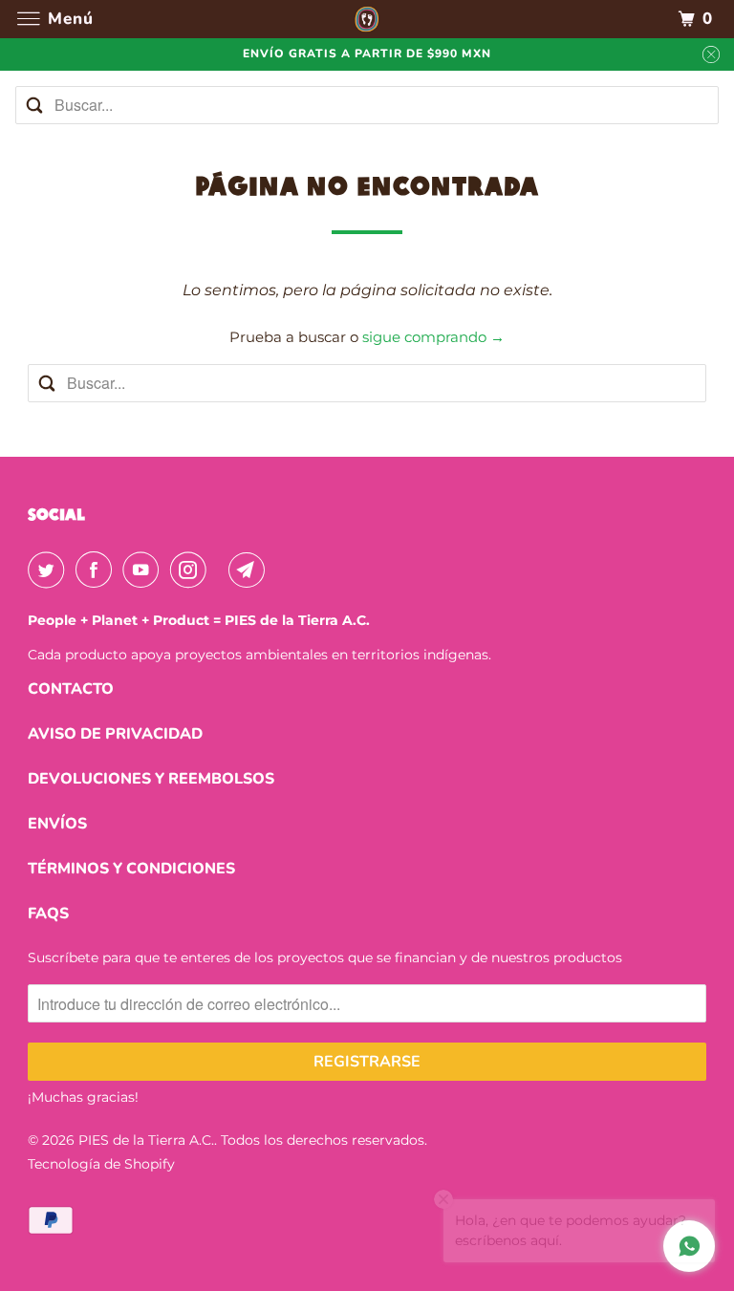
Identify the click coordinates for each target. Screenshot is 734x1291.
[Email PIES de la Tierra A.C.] (250, 569)
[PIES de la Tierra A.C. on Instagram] (192, 569)
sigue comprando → (433, 337)
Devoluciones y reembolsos (151, 778)
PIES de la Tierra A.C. (146, 1140)
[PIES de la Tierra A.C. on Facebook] (97, 569)
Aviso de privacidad (115, 733)
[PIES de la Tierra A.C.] (367, 18)
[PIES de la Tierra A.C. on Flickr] (222, 569)
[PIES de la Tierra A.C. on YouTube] (144, 569)
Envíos (57, 823)
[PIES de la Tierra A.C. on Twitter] (50, 569)
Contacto (71, 688)
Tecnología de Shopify (101, 1164)
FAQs (48, 913)
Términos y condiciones (131, 868)
